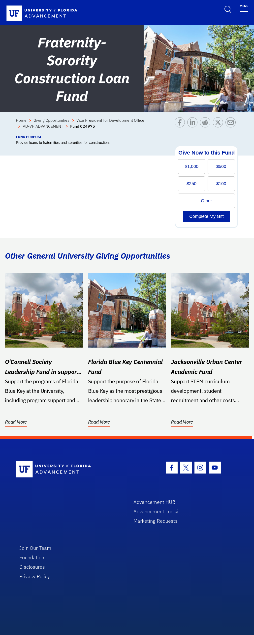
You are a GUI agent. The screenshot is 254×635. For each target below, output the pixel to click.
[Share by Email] (231, 125)
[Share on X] (219, 125)
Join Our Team (35, 548)
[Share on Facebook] (181, 125)
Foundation (31, 557)
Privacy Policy (34, 576)
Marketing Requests (155, 520)
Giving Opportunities (51, 120)
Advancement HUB (154, 502)
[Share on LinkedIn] (193, 125)
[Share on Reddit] (206, 125)
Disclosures (32, 566)
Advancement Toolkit (156, 511)
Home (21, 120)
